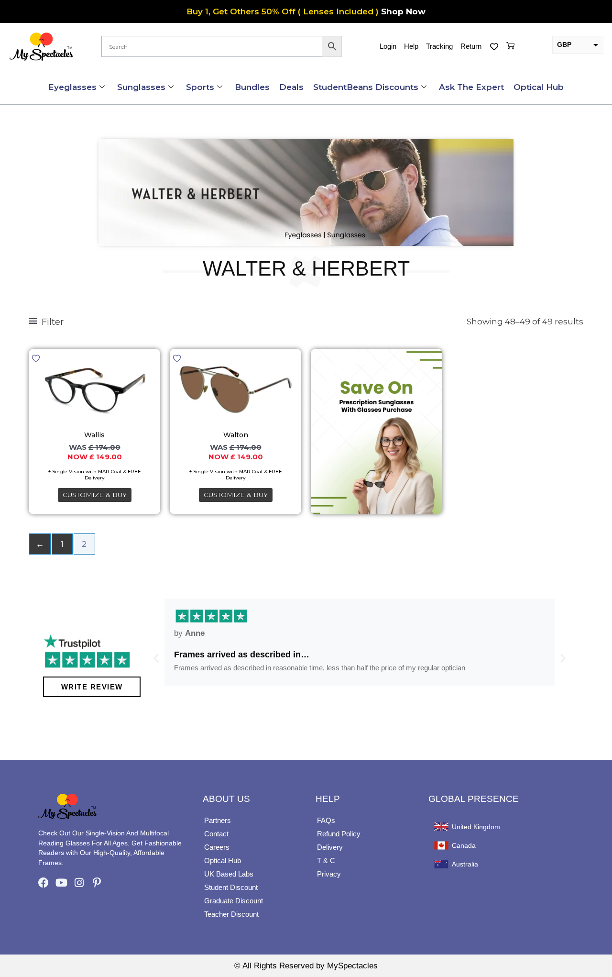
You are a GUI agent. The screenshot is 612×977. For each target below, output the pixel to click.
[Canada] (441, 845)
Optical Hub (539, 87)
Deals (291, 87)
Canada (464, 845)
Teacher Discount (231, 914)
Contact (216, 834)
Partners (217, 820)
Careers (217, 847)
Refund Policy (339, 834)
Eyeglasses (72, 87)
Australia (465, 864)
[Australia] (441, 864)
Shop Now (403, 11)
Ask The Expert (471, 87)
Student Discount (231, 887)
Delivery (330, 847)
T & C (326, 860)
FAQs (326, 820)
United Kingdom (476, 827)
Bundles (252, 87)
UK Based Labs (228, 874)
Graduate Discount (233, 901)
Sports (200, 87)
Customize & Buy (95, 495)
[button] (156, 658)
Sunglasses (141, 87)
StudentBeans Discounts (365, 87)
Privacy (329, 874)
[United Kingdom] (441, 827)
